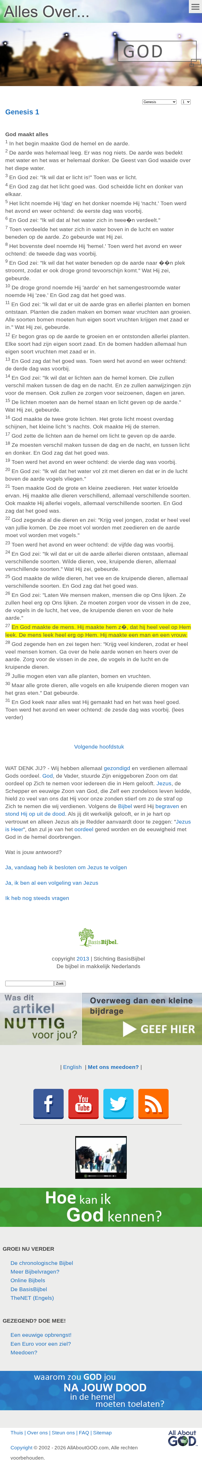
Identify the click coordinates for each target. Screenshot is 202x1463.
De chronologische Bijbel (42, 1263)
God (47, 776)
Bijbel (125, 806)
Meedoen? (24, 1352)
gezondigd (117, 768)
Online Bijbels (28, 1280)
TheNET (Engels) (32, 1298)
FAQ (84, 1432)
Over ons (37, 1432)
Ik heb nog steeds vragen (37, 898)
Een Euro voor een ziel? (41, 1344)
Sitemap (102, 1432)
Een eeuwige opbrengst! (41, 1335)
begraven (167, 806)
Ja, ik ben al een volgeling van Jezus (51, 883)
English (72, 1067)
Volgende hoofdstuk (99, 747)
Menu (195, 6)
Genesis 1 (22, 112)
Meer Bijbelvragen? (35, 1272)
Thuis (17, 1432)
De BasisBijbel (29, 1289)
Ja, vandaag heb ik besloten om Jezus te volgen (66, 867)
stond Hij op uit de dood (35, 814)
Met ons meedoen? (113, 1067)
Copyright (21, 1447)
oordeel (83, 829)
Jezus (163, 783)
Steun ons (63, 1432)
